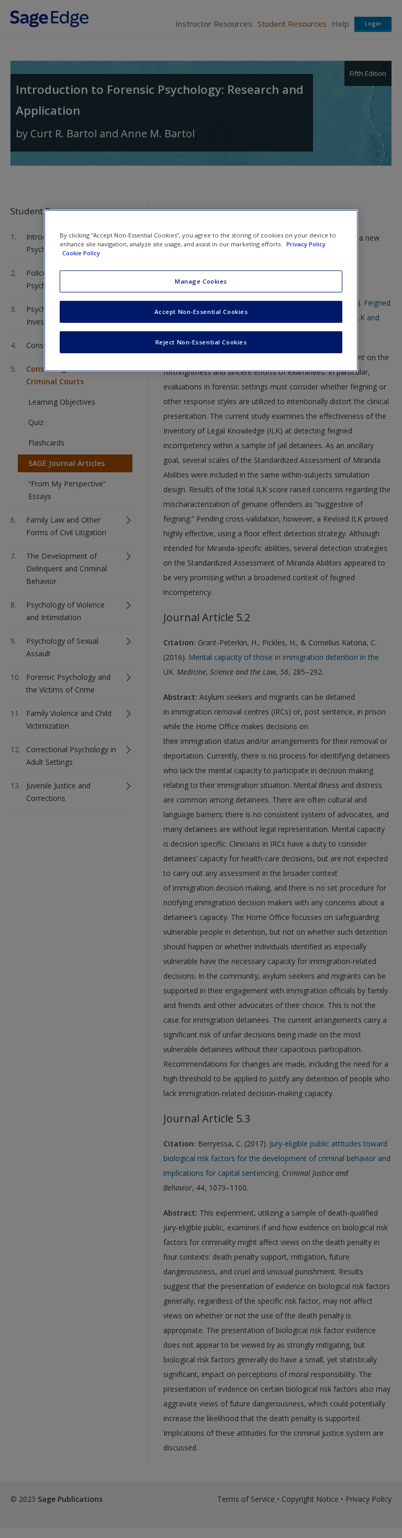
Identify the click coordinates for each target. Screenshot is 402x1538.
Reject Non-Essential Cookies (201, 342)
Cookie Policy (81, 253)
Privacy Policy (306, 244)
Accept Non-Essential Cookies (201, 312)
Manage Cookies (201, 281)
